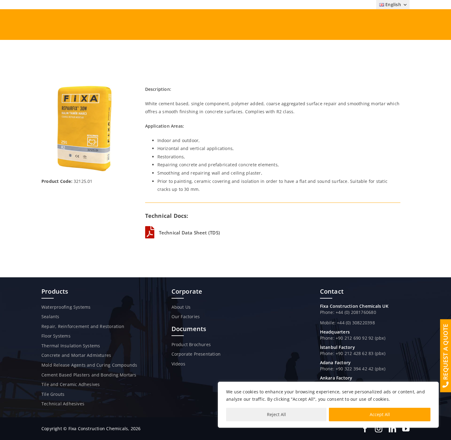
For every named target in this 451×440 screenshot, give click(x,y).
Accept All (380, 414)
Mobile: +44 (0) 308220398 (347, 323)
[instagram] (378, 428)
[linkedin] (392, 428)
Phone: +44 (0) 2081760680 (348, 312)
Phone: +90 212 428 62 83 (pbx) (352, 353)
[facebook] (365, 428)
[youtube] (406, 428)
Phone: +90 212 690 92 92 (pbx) (352, 338)
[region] (328, 405)
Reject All (276, 414)
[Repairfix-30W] (84, 87)
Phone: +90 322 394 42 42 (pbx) (352, 369)
